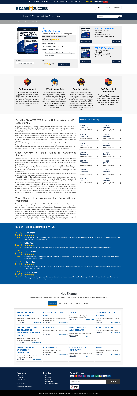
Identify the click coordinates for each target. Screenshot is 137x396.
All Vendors (34, 16)
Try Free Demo (85, 61)
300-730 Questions (107, 162)
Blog (58, 16)
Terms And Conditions (51, 383)
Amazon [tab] (77, 303)
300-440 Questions (84, 153)
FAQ (46, 376)
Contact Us (48, 379)
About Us (20, 376)
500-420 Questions (107, 153)
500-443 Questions (107, 179)
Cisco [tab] (65, 303)
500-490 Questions (107, 171)
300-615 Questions (84, 162)
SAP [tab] (71, 303)
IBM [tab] (60, 303)
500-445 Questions (107, 135)
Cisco (27, 22)
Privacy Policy (49, 381)
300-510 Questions (84, 135)
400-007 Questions (84, 126)
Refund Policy (22, 379)
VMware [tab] (85, 303)
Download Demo (86, 42)
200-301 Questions (107, 126)
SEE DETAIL (20, 322)
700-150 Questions (84, 171)
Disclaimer (48, 377)
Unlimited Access (48, 16)
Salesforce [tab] (52, 303)
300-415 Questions (84, 179)
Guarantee (21, 377)
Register (117, 7)
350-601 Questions (107, 144)
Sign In (108, 7)
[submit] (120, 16)
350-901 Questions (84, 144)
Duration (18, 60)
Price (43, 60)
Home (25, 16)
